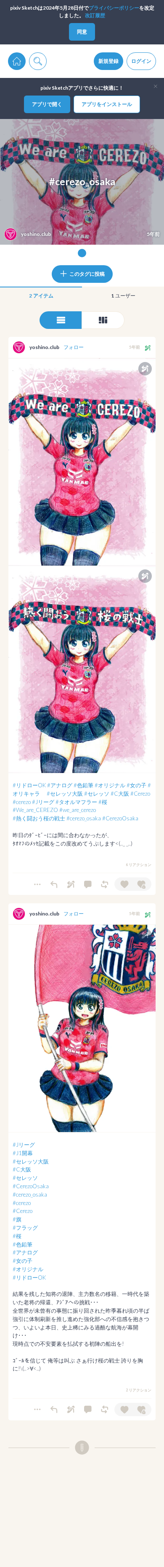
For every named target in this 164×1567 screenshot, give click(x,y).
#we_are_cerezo (77, 810)
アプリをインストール (107, 104)
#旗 (17, 1219)
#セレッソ (96, 793)
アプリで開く (47, 104)
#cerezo (22, 802)
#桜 (102, 802)
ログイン (141, 61)
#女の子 (136, 785)
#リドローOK (29, 785)
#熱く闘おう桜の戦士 (39, 818)
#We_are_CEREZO (35, 810)
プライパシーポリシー (114, 8)
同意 (82, 31)
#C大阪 (120, 793)
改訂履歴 (95, 15)
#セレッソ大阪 (65, 793)
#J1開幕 (23, 1153)
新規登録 (108, 61)
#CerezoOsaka (120, 818)
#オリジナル (110, 785)
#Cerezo (140, 793)
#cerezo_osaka (83, 818)
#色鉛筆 (83, 785)
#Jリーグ (43, 802)
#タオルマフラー (76, 802)
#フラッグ (25, 1227)
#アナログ (59, 785)
